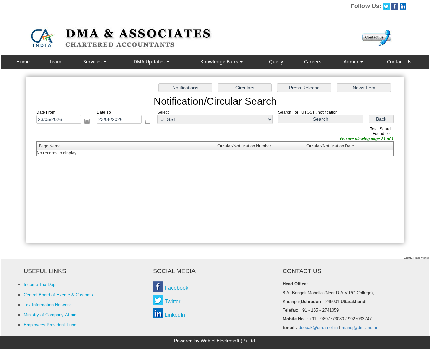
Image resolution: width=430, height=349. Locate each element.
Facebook (176, 288)
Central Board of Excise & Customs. (59, 294)
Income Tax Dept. (41, 284)
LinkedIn (175, 315)
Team (55, 61)
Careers (312, 61)
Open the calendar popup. (87, 121)
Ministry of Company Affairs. (51, 314)
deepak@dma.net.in (318, 327)
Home (23, 61)
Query (276, 61)
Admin (352, 61)
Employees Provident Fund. (51, 324)
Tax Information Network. (48, 304)
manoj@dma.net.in (360, 327)
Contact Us (399, 61)
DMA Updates (150, 61)
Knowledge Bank (219, 61)
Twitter (172, 301)
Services (93, 61)
